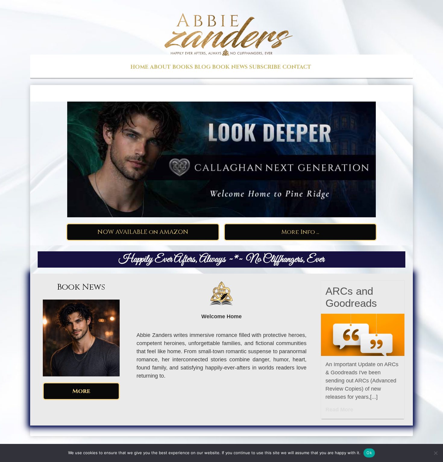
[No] (435, 453)
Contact (296, 67)
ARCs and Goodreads (351, 297)
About (160, 67)
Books (182, 67)
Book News (230, 67)
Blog (202, 67)
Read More (339, 410)
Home (139, 67)
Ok (369, 452)
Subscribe (265, 67)
